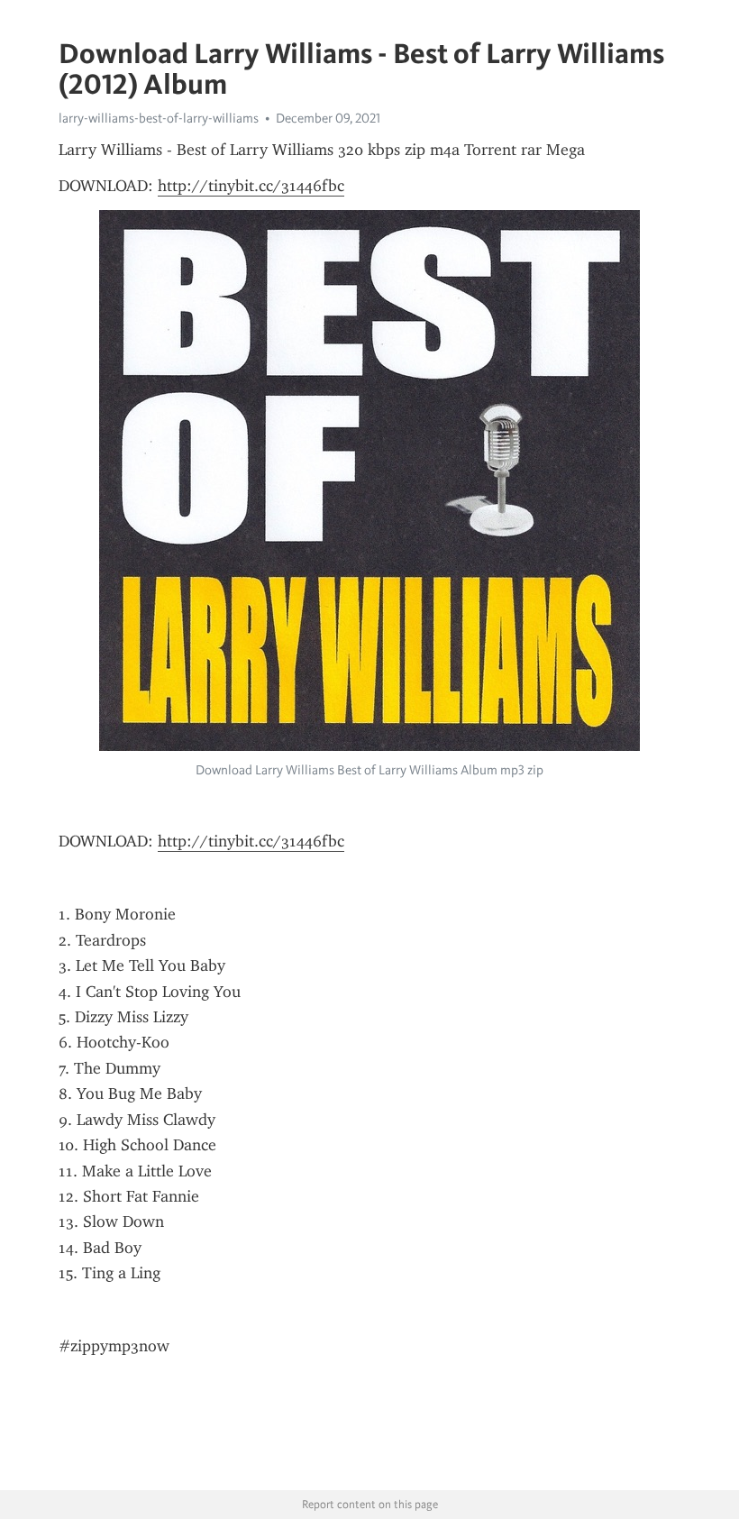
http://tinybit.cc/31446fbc (251, 186)
